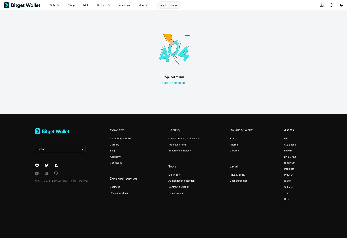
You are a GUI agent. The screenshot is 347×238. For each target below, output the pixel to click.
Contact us (116, 162)
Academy (124, 5)
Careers (114, 144)
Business (115, 186)
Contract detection (178, 186)
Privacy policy (237, 174)
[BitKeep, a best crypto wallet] (60, 131)
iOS (232, 138)
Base (287, 199)
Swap (71, 5)
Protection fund (177, 144)
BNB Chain (290, 156)
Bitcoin (288, 150)
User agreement (239, 180)
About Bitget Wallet (120, 138)
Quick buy (174, 174)
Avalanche (290, 144)
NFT (85, 5)
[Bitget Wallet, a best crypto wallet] (27, 5)
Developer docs (119, 192)
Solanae (289, 187)
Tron (286, 192)
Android (234, 144)
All (285, 138)
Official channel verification (183, 138)
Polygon (288, 174)
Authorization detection (181, 180)
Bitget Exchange (169, 5)
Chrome (234, 150)
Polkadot (289, 168)
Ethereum (289, 162)
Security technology (179, 150)
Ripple (287, 180)
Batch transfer (176, 192)
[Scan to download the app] (322, 5)
